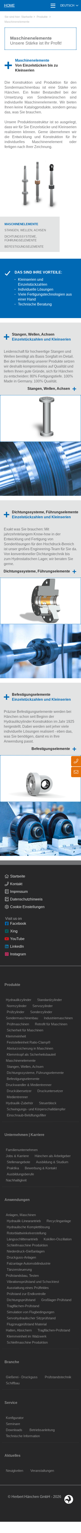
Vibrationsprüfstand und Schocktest (33, 1281)
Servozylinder (42, 1006)
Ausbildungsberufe (20, 1174)
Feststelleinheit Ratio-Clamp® (28, 1042)
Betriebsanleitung (42, 1430)
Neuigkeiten (14, 1470)
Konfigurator (15, 1417)
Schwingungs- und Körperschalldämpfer (36, 1109)
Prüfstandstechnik (58, 1377)
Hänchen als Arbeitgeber (53, 1156)
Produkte (42, 16)
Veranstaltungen (42, 1470)
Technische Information (23, 1436)
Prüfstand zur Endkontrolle (26, 1293)
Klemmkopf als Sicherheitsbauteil (31, 1054)
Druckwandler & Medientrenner (29, 1084)
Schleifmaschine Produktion (27, 1245)
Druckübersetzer (19, 1091)
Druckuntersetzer (50, 1091)
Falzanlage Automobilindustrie (28, 1263)
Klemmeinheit (16, 1036)
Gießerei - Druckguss (22, 1377)
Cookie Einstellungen (27, 907)
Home (9, 5)
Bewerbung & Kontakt (41, 1168)
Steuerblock (47, 1103)
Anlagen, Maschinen (21, 1215)
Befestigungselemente (24, 246)
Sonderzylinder (41, 1012)
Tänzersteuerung (19, 1269)
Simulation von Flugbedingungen (30, 1312)
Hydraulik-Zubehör (19, 1103)
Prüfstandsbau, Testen (22, 1275)
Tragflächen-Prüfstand (23, 1306)
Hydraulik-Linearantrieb (24, 1221)
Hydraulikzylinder (18, 999)
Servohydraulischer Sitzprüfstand (31, 1318)
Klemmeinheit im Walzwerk (27, 1336)
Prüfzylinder (15, 1012)
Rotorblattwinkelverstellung (26, 1233)
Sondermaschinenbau (22, 1018)
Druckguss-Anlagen (21, 1257)
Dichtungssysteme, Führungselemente (37, 571)
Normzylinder (17, 1006)
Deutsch (67, 5)
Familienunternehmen (22, 1149)
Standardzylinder (49, 999)
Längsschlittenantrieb (22, 1239)
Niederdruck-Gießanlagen (26, 1251)
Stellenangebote (18, 1162)
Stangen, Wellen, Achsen (25, 230)
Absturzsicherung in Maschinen (30, 1048)
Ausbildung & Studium (52, 1162)
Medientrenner (17, 1097)
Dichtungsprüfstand (21, 1300)
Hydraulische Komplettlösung (28, 1227)
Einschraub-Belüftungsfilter (26, 1115)
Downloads (14, 1430)
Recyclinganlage (59, 1221)
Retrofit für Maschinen (51, 1024)
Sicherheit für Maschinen (25, 1030)
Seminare (13, 1423)
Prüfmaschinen (18, 1024)
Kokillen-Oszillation (58, 1239)
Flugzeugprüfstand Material (27, 1324)
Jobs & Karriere (17, 1156)
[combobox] (69, 5)
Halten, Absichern (19, 1330)
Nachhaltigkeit (16, 1180)
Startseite (27, 16)
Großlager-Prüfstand (56, 1300)
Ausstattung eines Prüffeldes (28, 1287)
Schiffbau (13, 1383)
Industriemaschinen (58, 1018)
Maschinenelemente (16, 21)
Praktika (13, 1168)
